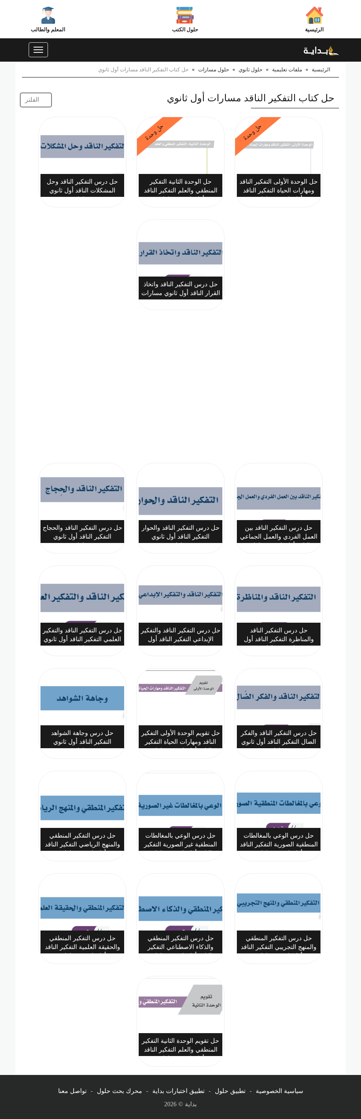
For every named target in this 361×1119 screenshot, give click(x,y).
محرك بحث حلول (119, 1091)
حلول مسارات (213, 69)
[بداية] (321, 50)
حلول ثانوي (250, 69)
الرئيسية (314, 29)
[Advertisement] (180, 388)
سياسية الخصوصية (279, 1091)
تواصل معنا (72, 1091)
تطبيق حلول (230, 1091)
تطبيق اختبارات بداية (178, 1091)
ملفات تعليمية (287, 69)
